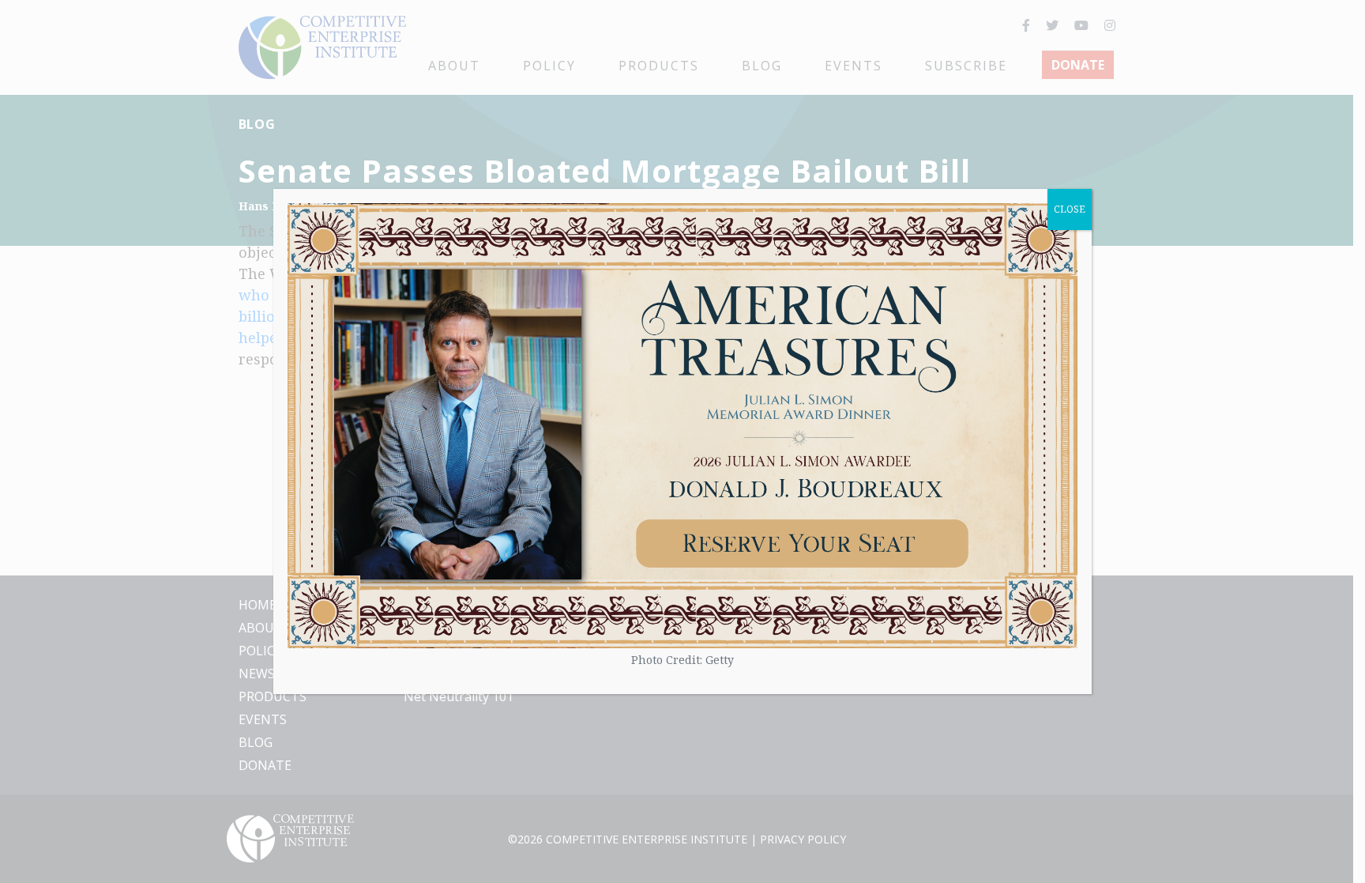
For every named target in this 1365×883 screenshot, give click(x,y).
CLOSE (1069, 209)
